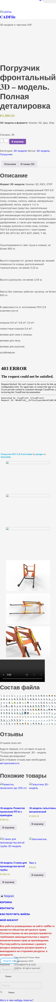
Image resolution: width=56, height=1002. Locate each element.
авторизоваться (9, 763)
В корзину (18, 141)
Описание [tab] (10, 164)
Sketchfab (6, 457)
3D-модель (43, 150)
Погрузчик (6, 154)
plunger (39, 454)
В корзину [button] (8, 827)
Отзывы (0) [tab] (27, 164)
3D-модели (20, 150)
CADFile (8, 17)
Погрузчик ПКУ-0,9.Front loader (17, 454)
